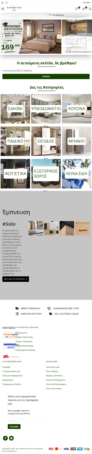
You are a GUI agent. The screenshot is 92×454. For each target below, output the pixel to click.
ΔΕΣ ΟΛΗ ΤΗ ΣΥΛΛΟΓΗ (14, 279)
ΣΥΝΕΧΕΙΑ (46, 76)
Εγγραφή (14, 427)
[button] (2, 109)
